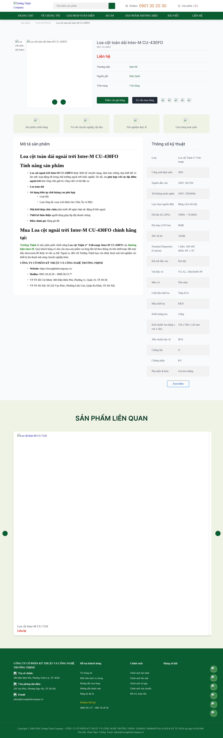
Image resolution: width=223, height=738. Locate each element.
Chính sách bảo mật (139, 678)
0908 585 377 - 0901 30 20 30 (94, 708)
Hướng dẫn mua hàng (90, 683)
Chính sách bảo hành (139, 673)
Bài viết (173, 15)
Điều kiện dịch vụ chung (91, 678)
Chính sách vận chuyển (140, 688)
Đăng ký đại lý (87, 694)
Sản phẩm (25, 23)
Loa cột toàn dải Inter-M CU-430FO (130, 42)
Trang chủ (25, 15)
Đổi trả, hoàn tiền (138, 694)
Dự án (110, 15)
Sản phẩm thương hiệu (141, 15)
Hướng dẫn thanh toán (90, 688)
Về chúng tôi (50, 15)
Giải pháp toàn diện (80, 15)
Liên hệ (197, 15)
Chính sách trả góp (138, 683)
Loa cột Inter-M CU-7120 (32, 626)
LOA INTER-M (43, 23)
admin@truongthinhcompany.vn (21, 699)
